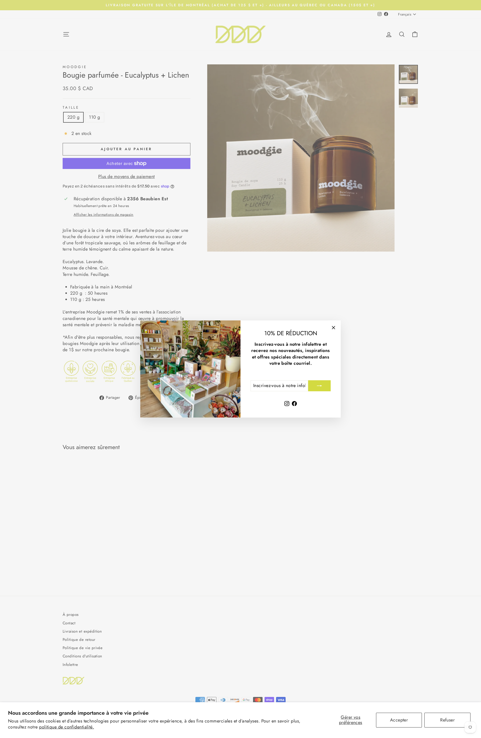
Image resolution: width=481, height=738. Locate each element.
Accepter (399, 720)
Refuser (447, 720)
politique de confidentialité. (66, 727)
